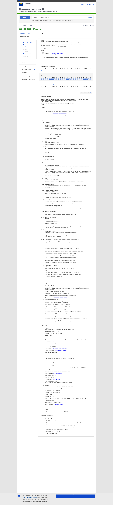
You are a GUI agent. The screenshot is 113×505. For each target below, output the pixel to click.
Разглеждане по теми (66, 20)
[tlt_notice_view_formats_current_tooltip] (90, 92)
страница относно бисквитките (29, 497)
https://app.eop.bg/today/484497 (60, 297)
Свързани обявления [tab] (24, 36)
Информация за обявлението (28, 79)
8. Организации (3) (25, 76)
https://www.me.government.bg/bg (60, 348)
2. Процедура (24, 66)
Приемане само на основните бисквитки (84, 496)
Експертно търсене (56, 20)
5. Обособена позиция (26, 69)
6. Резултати (24, 72)
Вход (83, 4)
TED (20, 25)
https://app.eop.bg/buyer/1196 (61, 350)
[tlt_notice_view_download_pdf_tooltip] (41, 79)
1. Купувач (23, 62)
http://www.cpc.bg (56, 379)
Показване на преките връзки (28, 45)
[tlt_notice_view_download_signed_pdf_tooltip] (41, 70)
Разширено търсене (47, 20)
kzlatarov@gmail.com (58, 404)
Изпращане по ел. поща (28, 53)
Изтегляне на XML (27, 42)
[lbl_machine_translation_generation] (53, 84)
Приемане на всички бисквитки (64, 496)
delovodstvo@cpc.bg (57, 373)
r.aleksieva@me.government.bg (56, 53)
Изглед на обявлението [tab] (25, 33)
